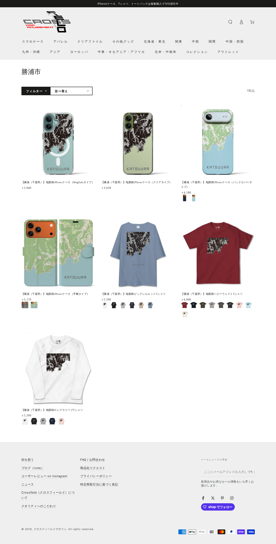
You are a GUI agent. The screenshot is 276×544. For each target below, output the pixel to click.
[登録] (252, 471)
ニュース (27, 484)
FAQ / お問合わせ (92, 460)
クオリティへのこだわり (38, 506)
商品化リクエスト (92, 468)
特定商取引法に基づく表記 (99, 484)
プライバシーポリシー (96, 476)
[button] (230, 22)
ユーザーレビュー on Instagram (44, 476)
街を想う (27, 460)
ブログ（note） (32, 468)
